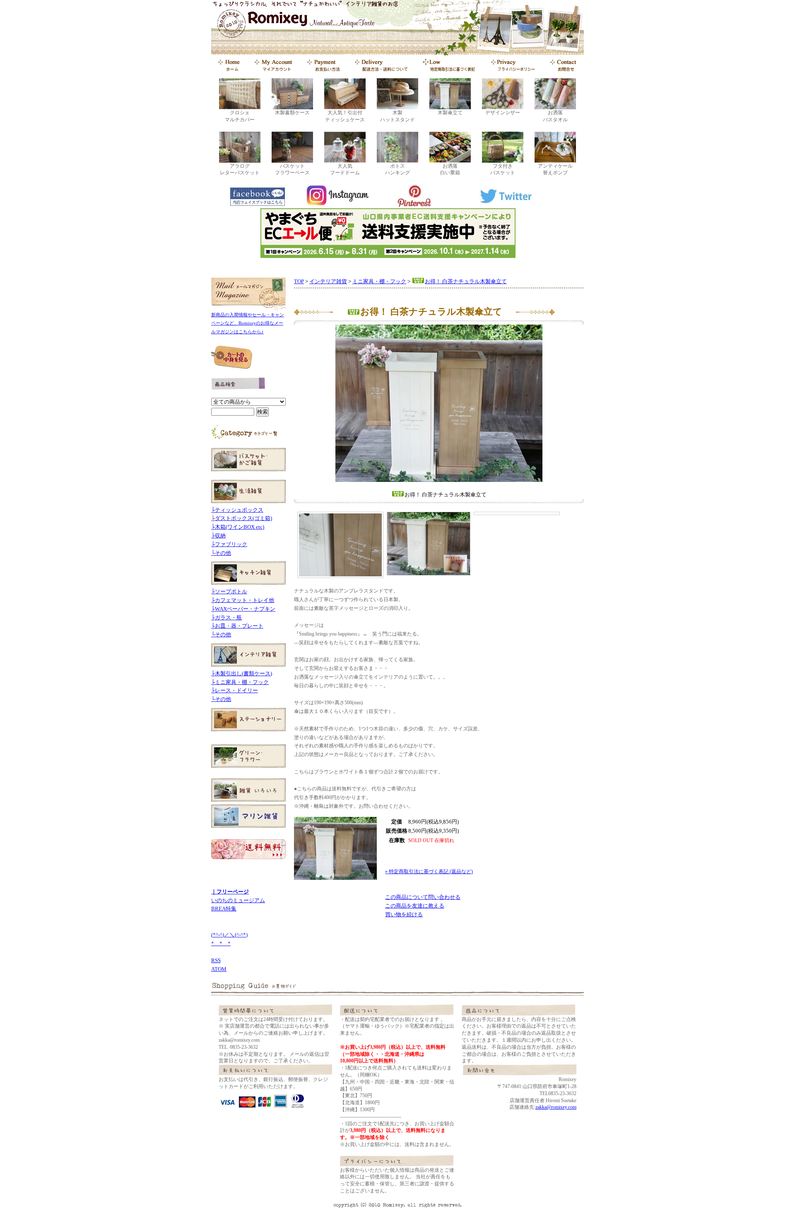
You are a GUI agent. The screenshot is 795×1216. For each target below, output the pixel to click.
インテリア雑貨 (328, 281)
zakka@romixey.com (555, 1107)
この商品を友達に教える (414, 906)
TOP (299, 281)
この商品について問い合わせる (422, 897)
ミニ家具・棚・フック (379, 281)
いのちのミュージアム (238, 900)
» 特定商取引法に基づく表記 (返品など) (429, 871)
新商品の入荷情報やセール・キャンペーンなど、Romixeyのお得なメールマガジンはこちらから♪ (247, 323)
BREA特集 (223, 908)
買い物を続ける (404, 914)
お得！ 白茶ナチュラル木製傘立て (466, 281)
